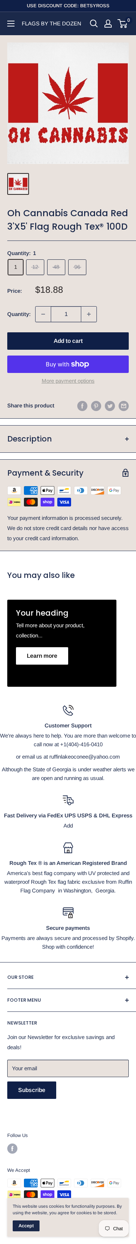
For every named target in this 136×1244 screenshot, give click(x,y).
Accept (26, 1225)
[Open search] (94, 24)
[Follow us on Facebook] (12, 1149)
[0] (122, 23)
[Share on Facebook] (82, 406)
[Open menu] (11, 23)
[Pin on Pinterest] (96, 406)
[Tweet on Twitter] (110, 406)
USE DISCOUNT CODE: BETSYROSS (68, 5)
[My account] (108, 24)
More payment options (68, 381)
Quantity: (19, 314)
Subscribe (31, 1090)
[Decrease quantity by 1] (43, 314)
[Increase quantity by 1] (88, 314)
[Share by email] (124, 406)
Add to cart (68, 341)
